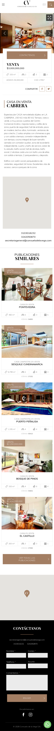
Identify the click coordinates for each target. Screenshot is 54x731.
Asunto (31, 661)
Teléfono (11, 661)
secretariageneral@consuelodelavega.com (28, 240)
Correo (32, 650)
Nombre (10, 650)
